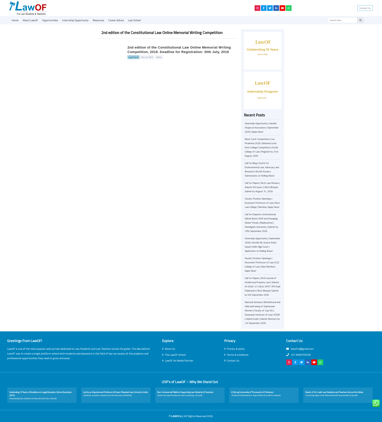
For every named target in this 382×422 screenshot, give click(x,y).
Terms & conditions (237, 355)
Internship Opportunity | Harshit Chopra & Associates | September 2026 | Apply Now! (261, 127)
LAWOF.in (177, 416)
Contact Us (365, 8)
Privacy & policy (236, 349)
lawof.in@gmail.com (302, 349)
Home (15, 20)
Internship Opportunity (75, 20)
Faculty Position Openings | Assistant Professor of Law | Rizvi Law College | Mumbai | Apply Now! (262, 203)
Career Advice (116, 20)
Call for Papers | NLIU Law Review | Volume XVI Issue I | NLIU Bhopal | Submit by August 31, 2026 (262, 187)
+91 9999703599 (300, 355)
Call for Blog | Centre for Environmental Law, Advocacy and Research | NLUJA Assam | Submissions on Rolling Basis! (262, 169)
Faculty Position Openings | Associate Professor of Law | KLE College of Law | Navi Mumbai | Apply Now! (262, 264)
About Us (170, 349)
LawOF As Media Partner (179, 361)
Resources (98, 20)
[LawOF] (128, 8)
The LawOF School (175, 355)
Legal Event (133, 57)
